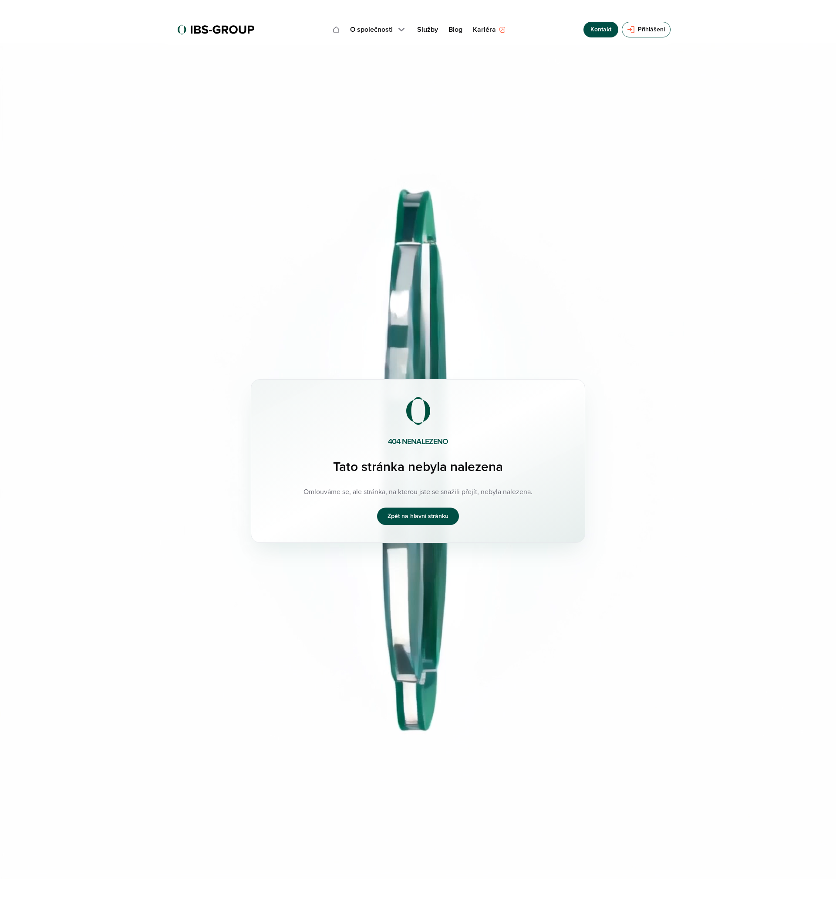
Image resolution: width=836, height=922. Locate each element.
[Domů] (336, 29)
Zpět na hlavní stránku (418, 516)
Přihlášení (651, 29)
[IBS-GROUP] (216, 29)
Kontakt (600, 29)
